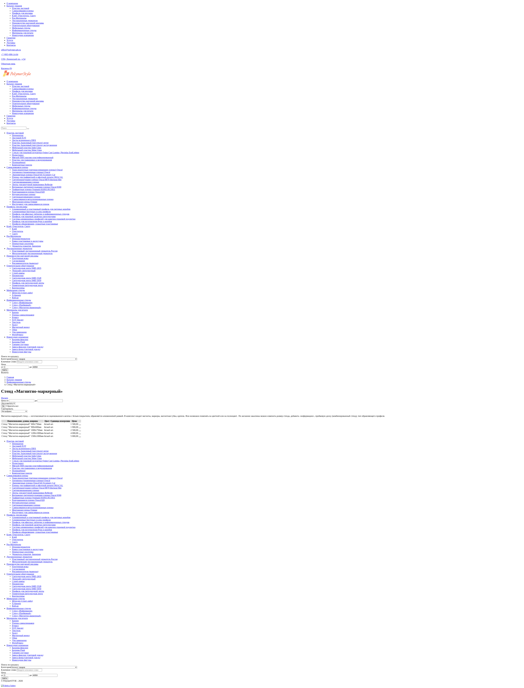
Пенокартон (17, 135)
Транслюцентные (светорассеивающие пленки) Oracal (37, 170)
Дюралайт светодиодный (23, 270)
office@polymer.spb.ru (11, 50)
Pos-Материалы (19, 18)
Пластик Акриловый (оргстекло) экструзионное (34, 145)
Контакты (11, 45)
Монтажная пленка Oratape (24, 202)
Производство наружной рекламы (28, 23)
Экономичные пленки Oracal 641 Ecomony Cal (33, 175)
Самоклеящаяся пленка (23, 11)
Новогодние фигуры (21, 352)
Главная (10, 377)
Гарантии (11, 38)
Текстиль (16, 322)
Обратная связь (8, 64)
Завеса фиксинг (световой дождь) (27, 347)
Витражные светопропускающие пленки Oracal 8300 (36, 187)
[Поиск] (28, 128)
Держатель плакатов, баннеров (26, 246)
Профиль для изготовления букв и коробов (32, 221)
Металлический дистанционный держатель (32, 253)
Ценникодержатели (21, 238)
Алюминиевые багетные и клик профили (31, 211)
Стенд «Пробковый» (21, 305)
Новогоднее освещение (23, 35)
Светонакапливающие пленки (26, 197)
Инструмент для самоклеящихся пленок (30, 204)
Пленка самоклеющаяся (23, 315)
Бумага (15, 317)
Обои (14, 329)
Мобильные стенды (21, 28)
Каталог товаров (14, 6)
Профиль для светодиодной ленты (28, 283)
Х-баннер (16, 295)
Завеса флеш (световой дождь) (26, 349)
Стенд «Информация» (22, 302)
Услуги (10, 40)
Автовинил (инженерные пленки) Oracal (31, 172)
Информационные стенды (24, 30)
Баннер (15, 312)
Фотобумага (17, 334)
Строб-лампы (18, 273)
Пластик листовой (20, 8)
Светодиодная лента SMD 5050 (26, 280)
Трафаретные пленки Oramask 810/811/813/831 (33, 189)
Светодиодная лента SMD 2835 (26, 268)
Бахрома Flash (18, 342)
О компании (12, 3)
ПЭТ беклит (17, 320)
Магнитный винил (21, 327)
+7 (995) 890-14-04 (9, 54)
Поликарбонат (19, 162)
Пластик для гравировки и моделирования (32, 160)
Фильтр (4, 398)
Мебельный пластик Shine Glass (27, 150)
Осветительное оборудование (26, 25)
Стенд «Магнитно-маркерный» (26, 307)
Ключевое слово (8, 361)
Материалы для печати (22, 33)
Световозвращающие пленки (25, 182)
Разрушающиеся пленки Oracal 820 (28, 192)
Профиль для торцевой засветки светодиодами (34, 216)
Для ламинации (19, 332)
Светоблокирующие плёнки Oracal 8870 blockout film (36, 179)
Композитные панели (22, 165)
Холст (15, 325)
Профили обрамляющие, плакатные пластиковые (35, 224)
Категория (6, 359)
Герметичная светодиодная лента (27, 285)
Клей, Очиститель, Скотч (24, 15)
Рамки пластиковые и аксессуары (27, 241)
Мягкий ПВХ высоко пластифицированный (32, 157)
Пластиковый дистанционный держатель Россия (34, 251)
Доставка (11, 43)
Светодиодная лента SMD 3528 (26, 278)
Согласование (18, 261)
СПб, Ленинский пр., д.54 (13, 59)
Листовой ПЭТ (19, 138)
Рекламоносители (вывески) (25, 263)
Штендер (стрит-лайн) (22, 293)
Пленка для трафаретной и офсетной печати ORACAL (37, 177)
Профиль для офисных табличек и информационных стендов (40, 214)
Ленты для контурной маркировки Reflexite (32, 184)
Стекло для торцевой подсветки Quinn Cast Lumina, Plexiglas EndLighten (45, 152)
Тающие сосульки (20, 344)
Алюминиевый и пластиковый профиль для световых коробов (41, 209)
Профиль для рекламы (22, 13)
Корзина (6, 68)
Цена (3, 364)
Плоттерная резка (20, 258)
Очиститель (17, 231)
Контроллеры (18, 288)
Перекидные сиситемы (22, 243)
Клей (14, 229)
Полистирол (17, 155)
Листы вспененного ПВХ (24, 140)
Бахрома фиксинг (20, 339)
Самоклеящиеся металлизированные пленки (32, 199)
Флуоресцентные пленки (23, 194)
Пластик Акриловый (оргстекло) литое (30, 143)
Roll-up (15, 298)
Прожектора (17, 275)
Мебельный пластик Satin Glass (26, 147)
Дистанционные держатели (25, 20)
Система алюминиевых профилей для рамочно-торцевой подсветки (43, 219)
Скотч (15, 234)
